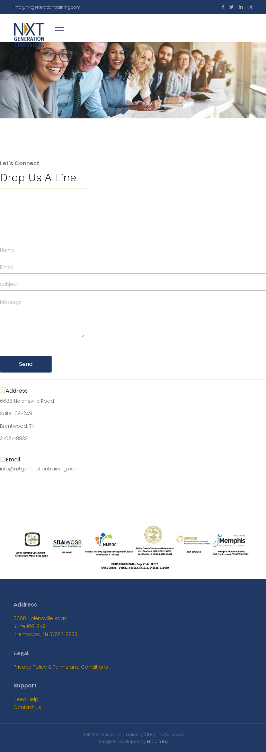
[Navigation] (59, 28)
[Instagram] (250, 6)
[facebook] (223, 6)
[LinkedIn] (241, 6)
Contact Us (27, 707)
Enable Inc (157, 741)
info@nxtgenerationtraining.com (47, 7)
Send (26, 364)
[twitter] (231, 6)
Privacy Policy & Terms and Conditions (61, 666)
